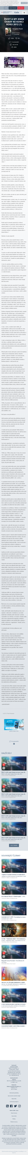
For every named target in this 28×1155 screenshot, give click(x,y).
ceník (6, 8)
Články (14, 1119)
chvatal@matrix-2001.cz (15, 1074)
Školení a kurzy (14, 1121)
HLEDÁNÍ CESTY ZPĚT (6, 918)
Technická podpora (14, 1101)
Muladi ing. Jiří (13, 1007)
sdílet (15, 47)
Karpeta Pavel (17, 29)
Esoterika (16, 34)
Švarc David (12, 963)
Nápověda (14, 1098)
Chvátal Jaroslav (13, 877)
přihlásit (20, 8)
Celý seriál (14, 845)
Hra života (3, 962)
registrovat (12, 8)
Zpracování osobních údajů (14, 1095)
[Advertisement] (14, 1046)
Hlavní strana (14, 1113)
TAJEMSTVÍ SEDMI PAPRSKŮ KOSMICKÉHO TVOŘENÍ (14, 876)
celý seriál (15, 44)
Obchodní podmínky (14, 1093)
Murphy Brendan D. (14, 985)
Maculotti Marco (13, 942)
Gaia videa (14, 1116)
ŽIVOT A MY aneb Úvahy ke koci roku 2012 (11, 774)
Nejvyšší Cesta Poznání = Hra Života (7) (12, 961)
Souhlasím (24, 3)
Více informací (9, 5)
